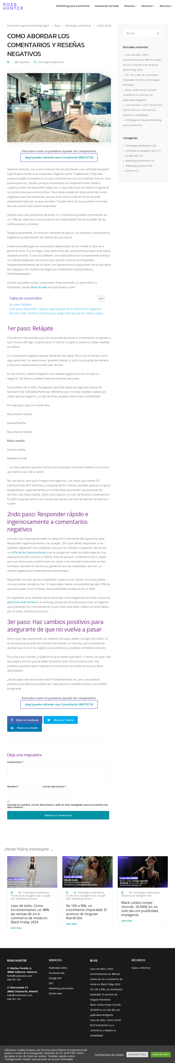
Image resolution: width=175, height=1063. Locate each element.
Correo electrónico (54, 786)
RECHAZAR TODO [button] (137, 1054)
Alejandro (24, 62)
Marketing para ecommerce (73, 6)
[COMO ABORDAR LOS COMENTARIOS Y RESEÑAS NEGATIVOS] (59, 107)
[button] (99, 299)
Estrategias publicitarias (51, 62)
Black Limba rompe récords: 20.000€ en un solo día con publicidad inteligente (140, 95)
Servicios (129, 6)
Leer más (16, 927)
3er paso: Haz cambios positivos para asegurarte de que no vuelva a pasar (56, 313)
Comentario (15, 762)
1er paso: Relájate (20, 304)
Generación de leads (107, 6)
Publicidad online (58, 967)
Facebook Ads (56, 973)
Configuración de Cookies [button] (109, 1054)
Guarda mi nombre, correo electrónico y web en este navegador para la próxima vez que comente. (57, 806)
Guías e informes (141, 967)
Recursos (165, 6)
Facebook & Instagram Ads (140, 150)
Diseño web (55, 993)
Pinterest (130, 170)
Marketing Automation (137, 160)
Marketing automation (61, 988)
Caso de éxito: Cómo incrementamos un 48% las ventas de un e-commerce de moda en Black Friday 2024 (30, 913)
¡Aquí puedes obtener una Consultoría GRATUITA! (59, 157)
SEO (51, 983)
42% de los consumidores (28, 552)
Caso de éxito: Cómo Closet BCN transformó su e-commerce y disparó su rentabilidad (142, 110)
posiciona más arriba (21, 602)
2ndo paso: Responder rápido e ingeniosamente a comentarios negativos (55, 309)
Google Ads (131, 155)
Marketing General (135, 165)
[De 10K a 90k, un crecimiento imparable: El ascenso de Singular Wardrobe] (87, 871)
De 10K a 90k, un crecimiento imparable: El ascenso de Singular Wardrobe (141, 80)
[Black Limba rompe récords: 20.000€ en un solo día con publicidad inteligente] (143, 871)
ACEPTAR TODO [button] (161, 1054)
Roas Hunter (39, 287)
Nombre (13, 786)
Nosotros (147, 6)
